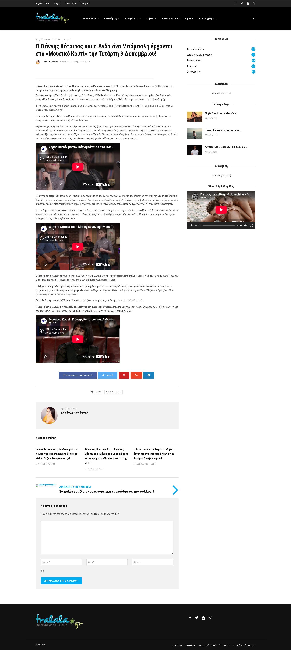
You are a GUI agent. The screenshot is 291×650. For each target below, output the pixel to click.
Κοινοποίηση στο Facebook (79, 375)
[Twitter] (196, 617)
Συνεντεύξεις (70, 3)
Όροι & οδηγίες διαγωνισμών (244, 645)
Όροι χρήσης (224, 645)
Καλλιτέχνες (110, 18)
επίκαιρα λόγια (194, 60)
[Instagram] (254, 3)
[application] (221, 210)
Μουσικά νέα (89, 18)
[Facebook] (190, 617)
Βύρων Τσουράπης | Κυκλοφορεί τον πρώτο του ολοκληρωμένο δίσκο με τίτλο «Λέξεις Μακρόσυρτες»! (56, 454)
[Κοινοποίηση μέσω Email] (148, 375)
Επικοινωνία (177, 645)
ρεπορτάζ (192, 66)
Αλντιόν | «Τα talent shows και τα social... (226, 147)
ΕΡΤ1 (99, 392)
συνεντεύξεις (193, 71)
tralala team (190, 645)
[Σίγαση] (245, 225)
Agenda (189, 18)
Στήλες (149, 18)
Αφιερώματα (131, 18)
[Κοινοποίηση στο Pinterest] (124, 375)
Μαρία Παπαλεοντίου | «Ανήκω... (221, 113)
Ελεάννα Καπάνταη (50, 62)
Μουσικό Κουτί (113, 392)
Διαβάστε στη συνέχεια (75, 487)
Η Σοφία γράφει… (207, 18)
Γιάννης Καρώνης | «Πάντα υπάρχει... (223, 130)
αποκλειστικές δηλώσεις (199, 54)
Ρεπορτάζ (84, 3)
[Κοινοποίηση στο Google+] (136, 375)
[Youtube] (248, 3)
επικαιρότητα (63, 39)
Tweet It (109, 375)
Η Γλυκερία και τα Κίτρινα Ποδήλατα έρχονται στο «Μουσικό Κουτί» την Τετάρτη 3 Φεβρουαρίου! (154, 454)
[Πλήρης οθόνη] (251, 225)
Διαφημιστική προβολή (207, 645)
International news (170, 18)
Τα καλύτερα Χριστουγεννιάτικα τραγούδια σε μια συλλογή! (106, 491)
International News (196, 49)
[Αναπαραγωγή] (191, 225)
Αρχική (57, 3)
